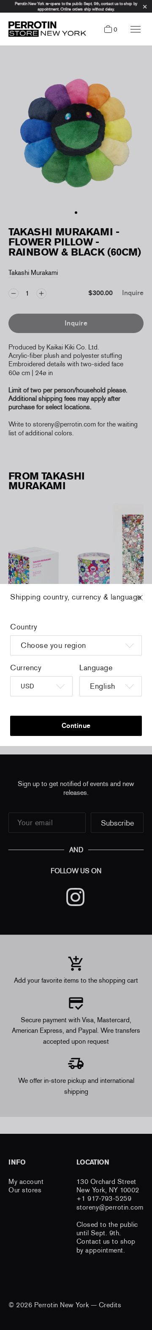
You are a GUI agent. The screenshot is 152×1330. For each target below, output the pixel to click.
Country (24, 627)
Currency (25, 668)
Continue (76, 725)
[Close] (148, 601)
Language (95, 668)
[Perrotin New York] (45, 29)
